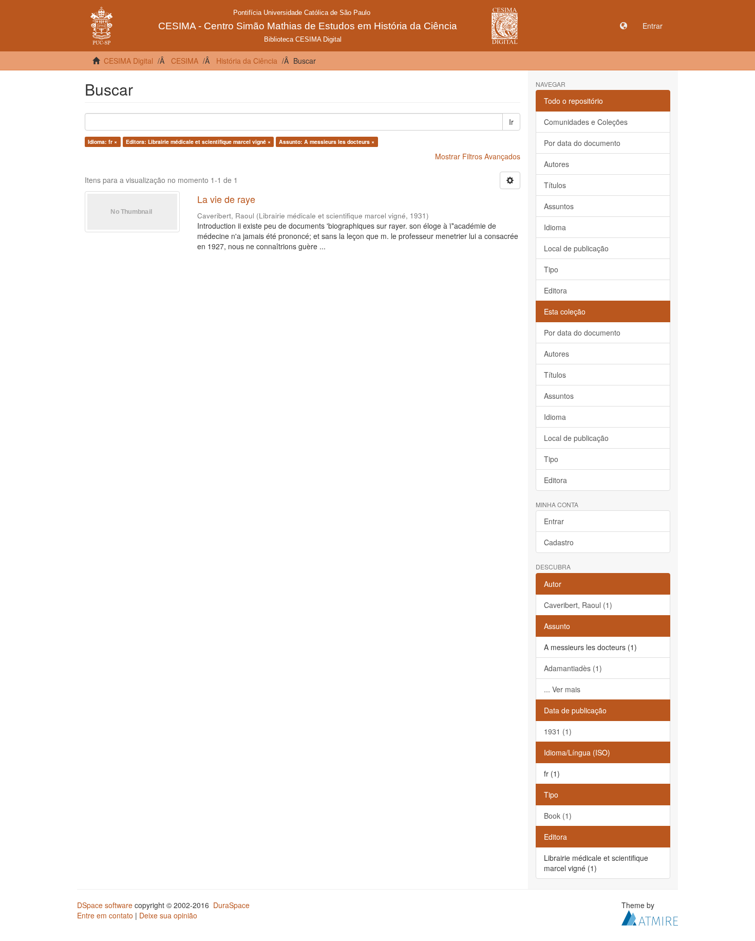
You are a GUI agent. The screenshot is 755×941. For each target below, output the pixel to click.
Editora (555, 290)
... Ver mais (562, 689)
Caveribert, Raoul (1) (578, 605)
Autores (556, 164)
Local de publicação (576, 248)
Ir (511, 122)
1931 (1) (558, 731)
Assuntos (559, 206)
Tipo (551, 269)
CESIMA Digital (128, 61)
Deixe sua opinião (168, 915)
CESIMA (184, 61)
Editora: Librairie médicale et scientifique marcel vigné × (198, 141)
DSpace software (105, 905)
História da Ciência (246, 61)
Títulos (555, 185)
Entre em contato (105, 915)
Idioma (555, 227)
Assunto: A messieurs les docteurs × (326, 141)
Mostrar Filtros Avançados (477, 156)
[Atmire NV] (649, 916)
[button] (623, 25)
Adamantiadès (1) (573, 668)
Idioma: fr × (102, 141)
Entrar (554, 521)
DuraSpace (231, 905)
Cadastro (559, 542)
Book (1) (558, 815)
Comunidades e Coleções (586, 122)
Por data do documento (582, 143)
